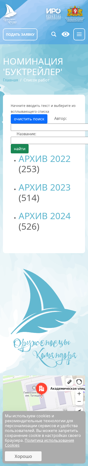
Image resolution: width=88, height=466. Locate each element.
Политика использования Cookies (39, 443)
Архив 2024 (45, 216)
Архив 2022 (45, 158)
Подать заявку (20, 34)
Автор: (60, 118)
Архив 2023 (45, 187)
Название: (26, 133)
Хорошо (23, 456)
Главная (10, 80)
